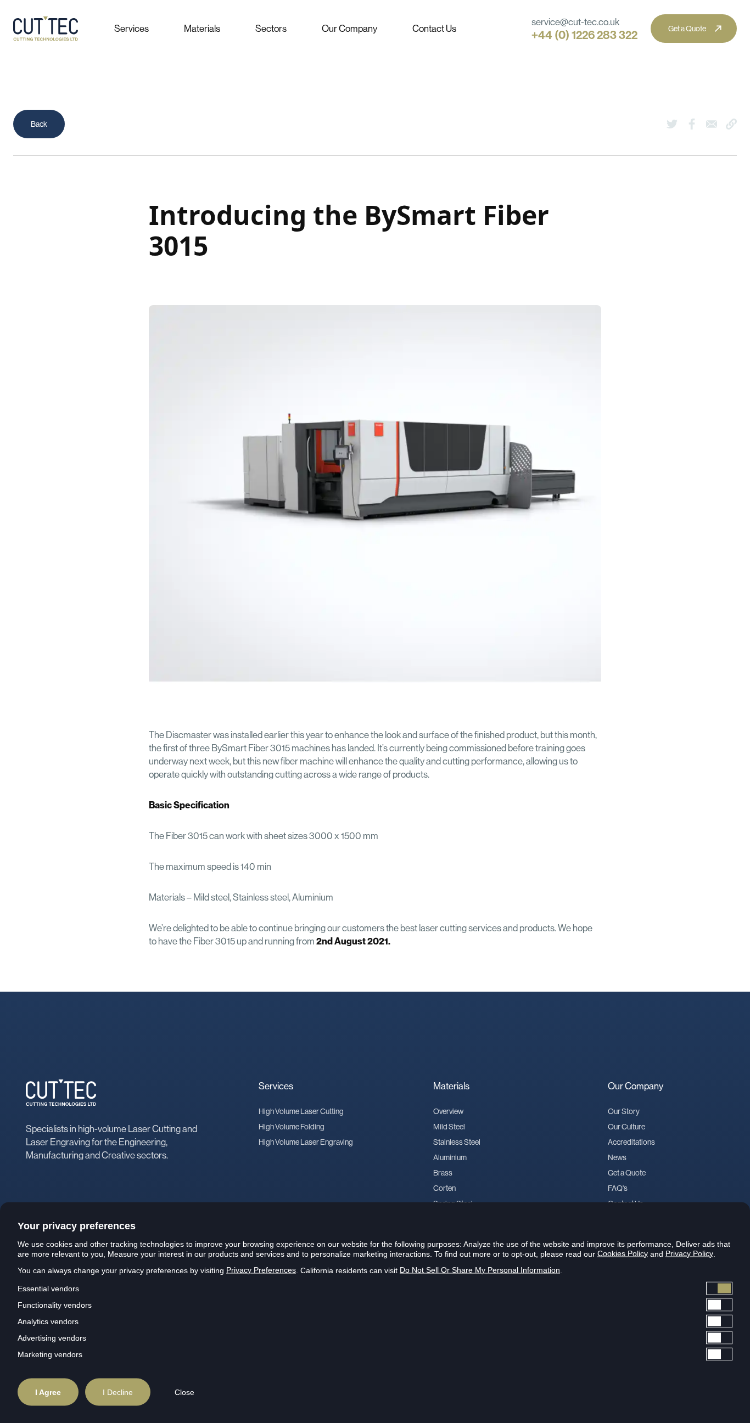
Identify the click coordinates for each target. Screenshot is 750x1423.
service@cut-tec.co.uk (575, 21)
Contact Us (434, 28)
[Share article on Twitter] (672, 124)
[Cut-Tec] (48, 28)
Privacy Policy (689, 1252)
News (617, 1157)
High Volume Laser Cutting (301, 1111)
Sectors (271, 28)
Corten (444, 1188)
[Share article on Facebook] (691, 124)
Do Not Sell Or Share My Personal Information (480, 1269)
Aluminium (450, 1157)
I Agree (48, 1391)
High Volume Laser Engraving (306, 1142)
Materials (202, 28)
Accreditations (631, 1142)
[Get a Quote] (694, 28)
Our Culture (626, 1127)
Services (131, 28)
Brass (442, 1173)
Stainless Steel (456, 1142)
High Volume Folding (291, 1127)
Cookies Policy (622, 1252)
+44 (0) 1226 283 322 (584, 35)
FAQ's (618, 1188)
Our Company (349, 28)
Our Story (624, 1111)
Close (184, 1391)
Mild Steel (449, 1127)
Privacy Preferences (261, 1269)
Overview (448, 1111)
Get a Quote (627, 1173)
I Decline (118, 1391)
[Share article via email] (711, 124)
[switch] (375, 1288)
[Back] (39, 124)
